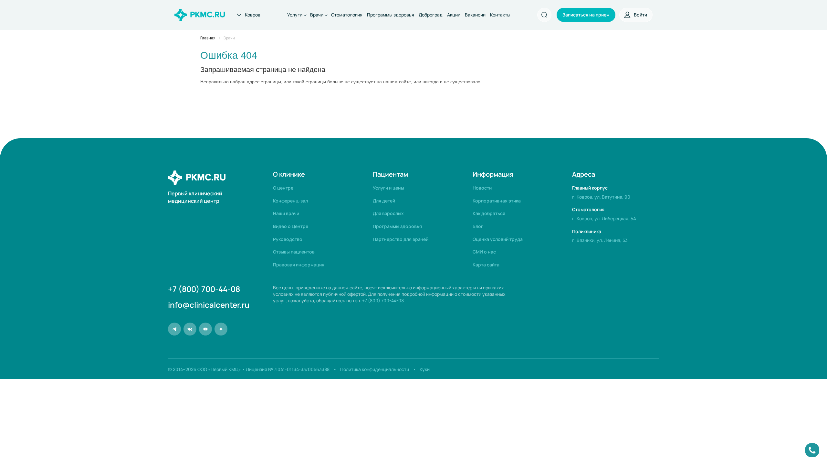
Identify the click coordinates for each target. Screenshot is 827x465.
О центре (283, 188)
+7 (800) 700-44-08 (204, 289)
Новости (482, 188)
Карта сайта (486, 265)
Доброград (431, 15)
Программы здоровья (390, 15)
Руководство (287, 239)
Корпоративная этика (497, 201)
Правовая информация (298, 265)
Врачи (316, 15)
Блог (478, 226)
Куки (425, 369)
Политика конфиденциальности (374, 369)
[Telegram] (174, 329)
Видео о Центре (290, 226)
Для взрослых (388, 213)
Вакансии (475, 15)
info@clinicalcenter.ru (208, 305)
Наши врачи (286, 213)
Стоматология (346, 15)
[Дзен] (221, 329)
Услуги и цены (388, 188)
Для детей (384, 201)
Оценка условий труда (498, 239)
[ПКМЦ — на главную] (199, 15)
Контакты (500, 15)
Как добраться (489, 213)
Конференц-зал (290, 201)
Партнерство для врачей (400, 239)
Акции (453, 15)
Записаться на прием (586, 15)
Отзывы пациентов (294, 252)
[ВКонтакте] (189, 329)
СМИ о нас (484, 252)
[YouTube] (205, 329)
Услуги (294, 15)
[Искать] (545, 15)
